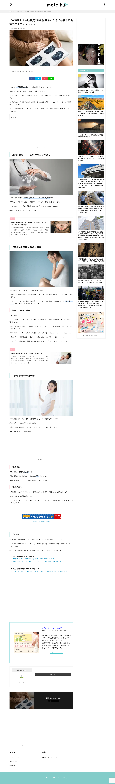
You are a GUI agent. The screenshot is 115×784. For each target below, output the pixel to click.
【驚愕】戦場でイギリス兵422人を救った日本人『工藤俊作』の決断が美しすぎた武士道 (91, 260)
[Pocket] (45, 78)
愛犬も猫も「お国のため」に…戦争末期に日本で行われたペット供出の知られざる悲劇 (90, 281)
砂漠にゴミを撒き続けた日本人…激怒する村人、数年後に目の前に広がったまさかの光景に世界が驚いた (91, 113)
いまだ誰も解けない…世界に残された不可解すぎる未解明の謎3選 (90, 136)
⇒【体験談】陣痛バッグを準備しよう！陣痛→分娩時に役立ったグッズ (32, 559)
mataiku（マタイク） (62, 778)
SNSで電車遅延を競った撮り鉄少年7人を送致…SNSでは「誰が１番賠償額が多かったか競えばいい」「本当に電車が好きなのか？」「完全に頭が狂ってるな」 (91, 304)
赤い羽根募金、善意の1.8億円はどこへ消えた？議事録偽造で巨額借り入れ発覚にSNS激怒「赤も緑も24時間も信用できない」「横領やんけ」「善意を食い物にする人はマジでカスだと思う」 (91, 235)
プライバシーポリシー (16, 757)
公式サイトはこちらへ (56, 652)
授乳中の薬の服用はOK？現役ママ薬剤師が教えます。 (29, 353)
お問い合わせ (14, 761)
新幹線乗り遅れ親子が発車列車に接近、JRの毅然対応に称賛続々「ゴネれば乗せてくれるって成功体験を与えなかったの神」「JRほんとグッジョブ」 (91, 209)
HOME (12, 11)
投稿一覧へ (52, 674)
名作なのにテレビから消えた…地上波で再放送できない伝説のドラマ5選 (90, 91)
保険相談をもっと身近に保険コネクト (41, 521)
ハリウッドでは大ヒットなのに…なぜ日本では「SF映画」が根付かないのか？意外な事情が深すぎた (91, 158)
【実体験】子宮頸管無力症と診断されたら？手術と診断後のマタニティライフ (42, 11)
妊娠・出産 (19, 11)
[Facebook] (32, 78)
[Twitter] (38, 78)
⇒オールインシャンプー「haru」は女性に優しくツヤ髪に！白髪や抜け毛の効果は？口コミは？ (40, 571)
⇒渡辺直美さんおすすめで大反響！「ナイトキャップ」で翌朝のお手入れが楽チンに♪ (37, 561)
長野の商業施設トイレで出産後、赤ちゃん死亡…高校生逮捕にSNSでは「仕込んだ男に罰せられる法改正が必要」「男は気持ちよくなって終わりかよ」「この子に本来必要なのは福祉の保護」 (91, 183)
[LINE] (51, 78)
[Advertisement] (41, 133)
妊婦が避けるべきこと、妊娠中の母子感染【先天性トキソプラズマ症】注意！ (29, 223)
